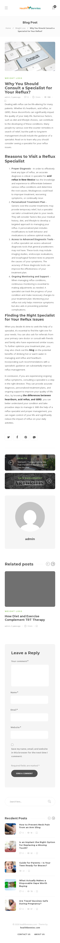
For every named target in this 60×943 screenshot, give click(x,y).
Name (14, 692)
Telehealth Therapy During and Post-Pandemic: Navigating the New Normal (32, 465)
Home (8, 28)
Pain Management (30, 478)
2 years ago (15, 626)
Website (16, 727)
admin (7, 97)
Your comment (19, 661)
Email (14, 710)
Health (22, 458)
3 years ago (15, 97)
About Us (39, 934)
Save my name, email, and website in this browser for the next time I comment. (29, 753)
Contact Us (23, 934)
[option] (30, 599)
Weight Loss (20, 28)
